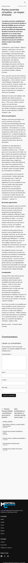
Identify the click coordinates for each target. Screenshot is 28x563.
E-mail (4, 380)
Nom (4, 372)
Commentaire (6, 354)
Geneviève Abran (6, 6)
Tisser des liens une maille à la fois (11, 443)
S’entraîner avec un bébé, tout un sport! (12, 448)
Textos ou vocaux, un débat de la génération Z (14, 438)
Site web (4, 387)
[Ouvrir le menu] (25, 2)
